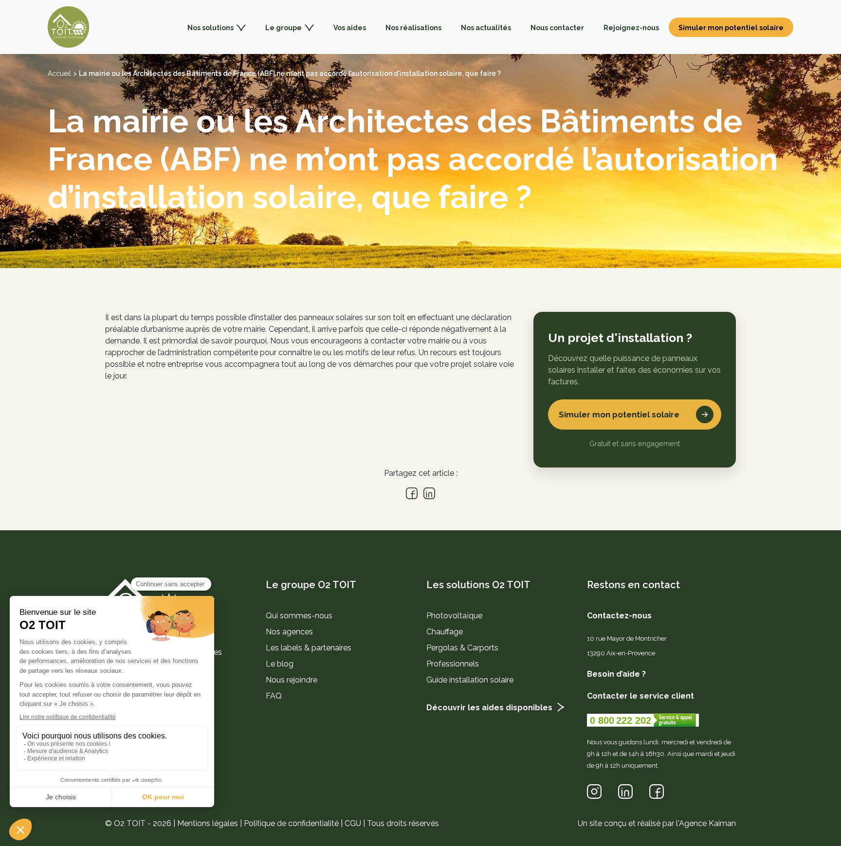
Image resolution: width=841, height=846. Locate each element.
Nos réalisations (413, 28)
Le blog (279, 663)
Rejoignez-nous (631, 28)
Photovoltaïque (454, 615)
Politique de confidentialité (291, 823)
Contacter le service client (640, 696)
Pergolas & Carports (462, 647)
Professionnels (452, 663)
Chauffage (444, 631)
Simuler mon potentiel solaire (731, 28)
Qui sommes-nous (299, 615)
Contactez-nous (619, 615)
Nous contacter (557, 28)
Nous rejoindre (291, 679)
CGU (353, 823)
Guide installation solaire (469, 679)
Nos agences (289, 631)
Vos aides (349, 28)
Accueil (59, 73)
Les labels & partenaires (308, 647)
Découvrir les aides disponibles (489, 707)
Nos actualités (486, 28)
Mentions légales (207, 823)
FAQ (274, 696)
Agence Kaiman (707, 823)
